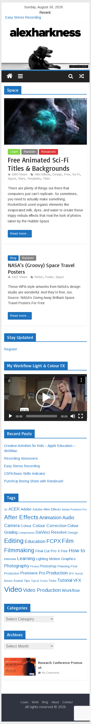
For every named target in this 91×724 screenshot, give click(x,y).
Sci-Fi (76, 174)
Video (13, 589)
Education (35, 541)
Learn (14, 151)
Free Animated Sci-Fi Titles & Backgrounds (38, 164)
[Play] (10, 416)
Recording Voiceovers (21, 458)
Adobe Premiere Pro (74, 509)
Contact (67, 702)
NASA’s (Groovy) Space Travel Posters (41, 268)
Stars (21, 178)
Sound (18, 581)
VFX (77, 580)
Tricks (52, 581)
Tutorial (64, 580)
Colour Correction (49, 525)
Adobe (26, 509)
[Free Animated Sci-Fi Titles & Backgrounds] (45, 101)
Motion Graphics (62, 559)
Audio (68, 517)
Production (57, 572)
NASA (39, 277)
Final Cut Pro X (47, 551)
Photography (16, 565)
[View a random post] (81, 76)
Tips (27, 581)
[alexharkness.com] (45, 57)
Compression (26, 532)
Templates (34, 178)
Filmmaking (19, 550)
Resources (48, 151)
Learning (26, 558)
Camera (12, 525)
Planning (64, 566)
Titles (46, 178)
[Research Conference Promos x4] (21, 660)
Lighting (42, 559)
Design (57, 174)
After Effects (42, 174)
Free (67, 174)
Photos (34, 566)
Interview (10, 559)
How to (77, 550)
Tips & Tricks (39, 580)
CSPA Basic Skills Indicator (24, 473)
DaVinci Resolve (51, 532)
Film (68, 541)
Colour (26, 526)
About (55, 702)
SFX (71, 573)
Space (12, 178)
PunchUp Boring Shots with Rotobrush (33, 481)
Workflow (71, 590)
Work (35, 702)
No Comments (50, 672)
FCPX (53, 541)
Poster (49, 277)
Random (29, 151)
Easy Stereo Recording (23, 18)
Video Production (42, 590)
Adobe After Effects (47, 509)
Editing (14, 540)
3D (6, 509)
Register (10, 349)
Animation (50, 517)
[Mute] (72, 416)
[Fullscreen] (80, 416)
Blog (13, 258)
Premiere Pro (32, 573)
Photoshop (48, 566)
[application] (45, 397)
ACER (14, 509)
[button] (45, 397)
